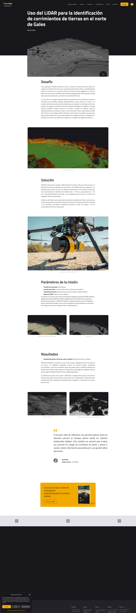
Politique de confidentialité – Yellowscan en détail (16, 610)
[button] (29, 594)
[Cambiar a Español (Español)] (132, 4)
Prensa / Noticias (123, 611)
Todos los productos (76, 609)
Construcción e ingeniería (112, 609)
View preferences (26, 606)
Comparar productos (76, 611)
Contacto (124, 4)
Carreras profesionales (124, 609)
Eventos (108, 4)
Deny (16, 606)
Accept (6, 606)
